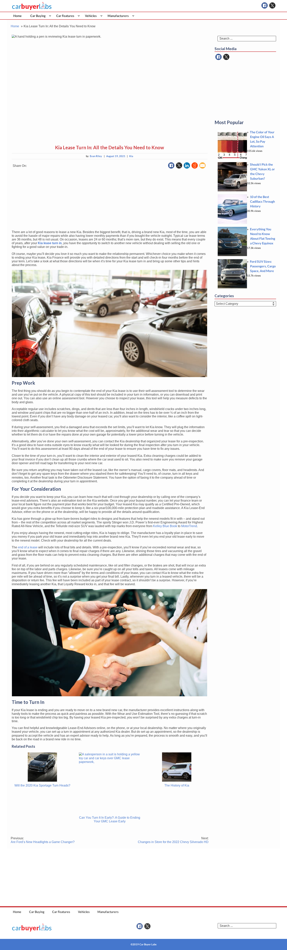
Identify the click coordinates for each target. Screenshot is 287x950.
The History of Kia (176, 785)
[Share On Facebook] (171, 165)
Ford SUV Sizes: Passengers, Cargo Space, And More (263, 266)
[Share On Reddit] (195, 165)
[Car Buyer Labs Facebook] (264, 5)
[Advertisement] (110, 199)
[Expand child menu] (50, 16)
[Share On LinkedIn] (187, 165)
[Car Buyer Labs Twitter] (272, 5)
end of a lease (27, 547)
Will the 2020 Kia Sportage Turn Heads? (42, 785)
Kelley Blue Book (165, 526)
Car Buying (37, 16)
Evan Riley (96, 156)
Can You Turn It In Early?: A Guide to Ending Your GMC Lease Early (109, 819)
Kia (131, 156)
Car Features (65, 16)
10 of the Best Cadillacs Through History (262, 201)
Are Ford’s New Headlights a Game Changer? (43, 840)
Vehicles (91, 16)
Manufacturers (118, 16)
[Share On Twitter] (179, 165)
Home (17, 16)
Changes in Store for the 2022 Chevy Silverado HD (173, 840)
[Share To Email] (202, 165)
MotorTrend (189, 526)
